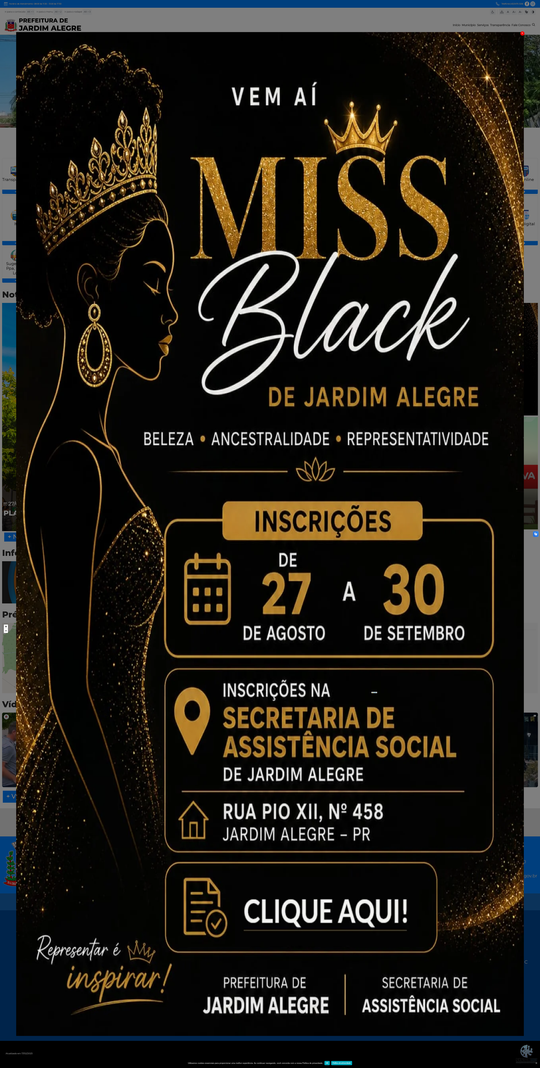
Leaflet (374, 692)
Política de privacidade (342, 1063)
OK (327, 1063)
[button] (6, 627)
